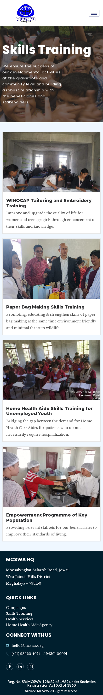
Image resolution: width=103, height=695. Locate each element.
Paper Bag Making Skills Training (45, 307)
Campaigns (16, 608)
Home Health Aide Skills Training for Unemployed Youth (49, 411)
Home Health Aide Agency (29, 625)
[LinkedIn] (20, 666)
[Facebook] (9, 666)
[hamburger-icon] (94, 13)
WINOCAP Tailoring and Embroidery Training (49, 203)
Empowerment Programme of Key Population (46, 517)
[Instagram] (30, 666)
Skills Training (19, 613)
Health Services (20, 619)
